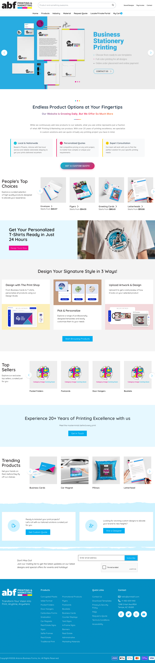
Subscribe (131, 558)
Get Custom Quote (38, 532)
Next (152, 376)
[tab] (75, 82)
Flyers (44, 206)
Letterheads (105, 206)
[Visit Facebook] (121, 614)
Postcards (133, 206)
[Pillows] (106, 470)
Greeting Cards (77, 206)
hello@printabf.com (130, 596)
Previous (40, 191)
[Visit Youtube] (144, 614)
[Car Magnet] (74, 470)
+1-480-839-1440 (128, 601)
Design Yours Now (19, 248)
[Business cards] (43, 470)
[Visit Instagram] (136, 614)
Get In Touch (77, 433)
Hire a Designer (114, 530)
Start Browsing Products (77, 338)
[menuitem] (35, 13)
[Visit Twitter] (129, 614)
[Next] (151, 53)
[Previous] (4, 53)
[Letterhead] (137, 470)
